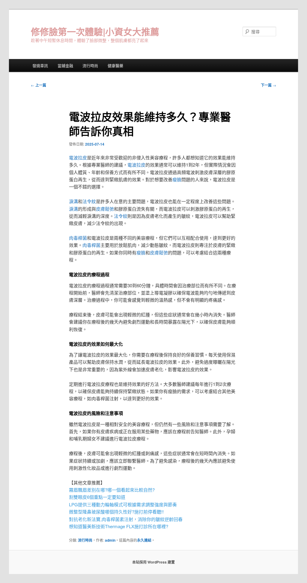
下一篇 (268, 85)
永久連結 (144, 540)
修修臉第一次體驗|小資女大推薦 (95, 31)
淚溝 (73, 201)
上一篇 (38, 85)
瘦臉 (176, 179)
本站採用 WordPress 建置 (153, 562)
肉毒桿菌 (78, 238)
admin (110, 540)
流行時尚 (90, 65)
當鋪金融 (65, 65)
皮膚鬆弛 (105, 209)
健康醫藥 (115, 65)
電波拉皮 (78, 157)
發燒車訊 (40, 65)
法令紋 (89, 201)
